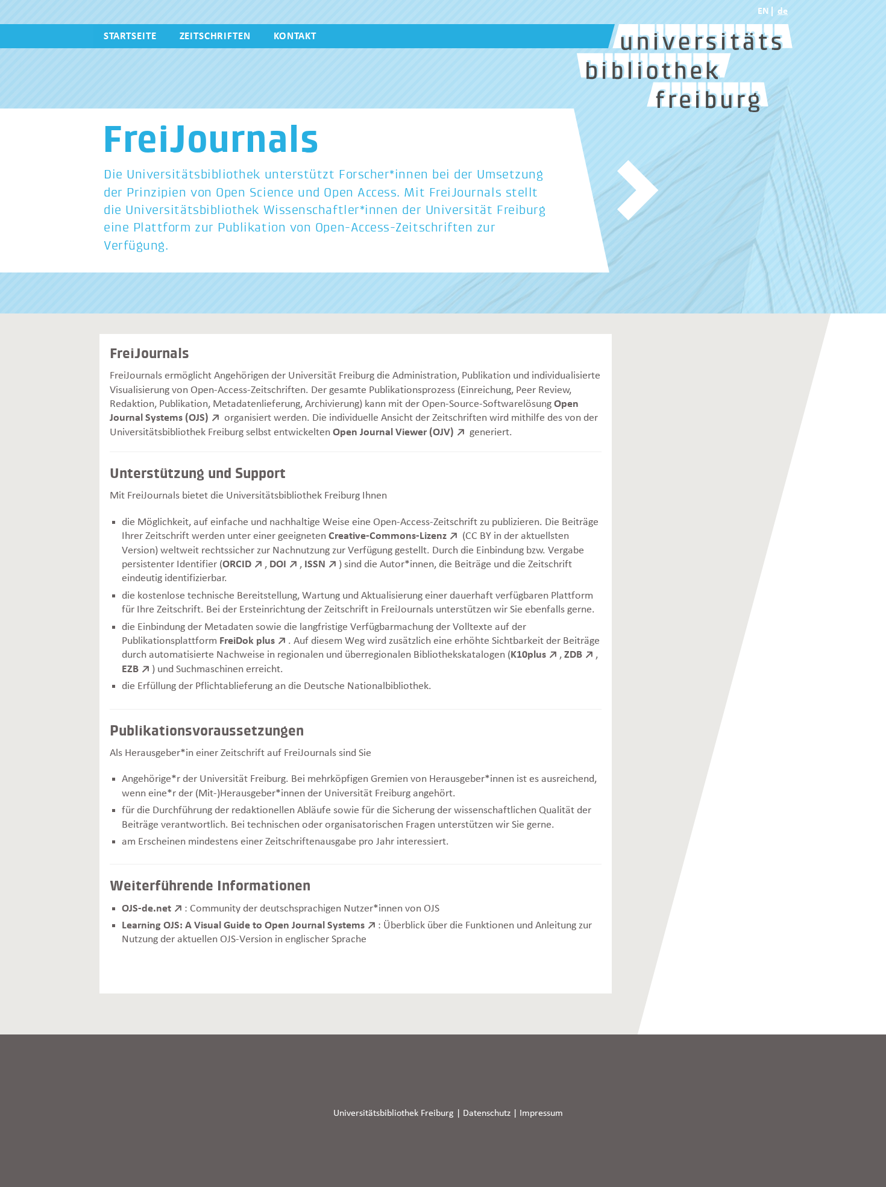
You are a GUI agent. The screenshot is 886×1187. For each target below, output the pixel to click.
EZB (130, 669)
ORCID (236, 564)
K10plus (528, 654)
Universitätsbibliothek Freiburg (393, 1113)
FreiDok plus (247, 640)
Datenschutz (487, 1113)
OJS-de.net (146, 908)
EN (763, 11)
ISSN (314, 564)
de (783, 11)
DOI (277, 564)
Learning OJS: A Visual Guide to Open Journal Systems (243, 925)
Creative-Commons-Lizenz (387, 536)
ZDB (573, 654)
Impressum (541, 1113)
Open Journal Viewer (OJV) (393, 432)
